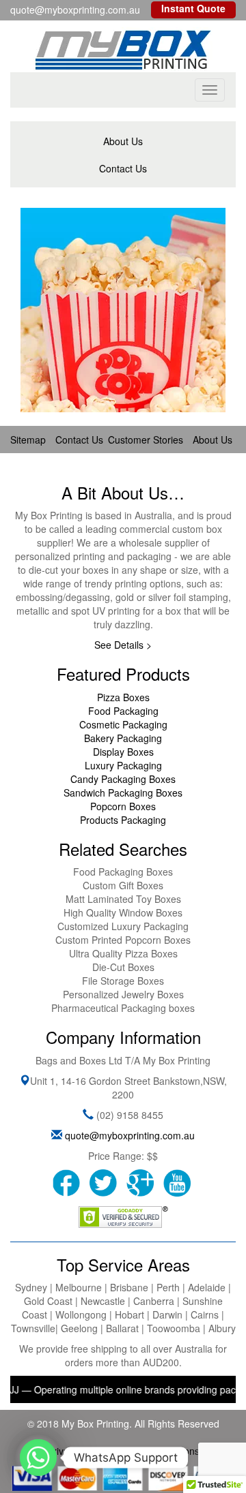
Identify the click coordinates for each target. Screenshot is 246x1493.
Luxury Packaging (123, 765)
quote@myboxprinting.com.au (130, 1135)
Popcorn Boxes (123, 806)
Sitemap (28, 439)
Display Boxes (123, 751)
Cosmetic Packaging (123, 724)
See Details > (123, 644)
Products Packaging (123, 820)
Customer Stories (145, 439)
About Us (123, 141)
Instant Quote (193, 8)
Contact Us (123, 168)
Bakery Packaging (123, 738)
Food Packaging (123, 711)
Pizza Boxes (123, 697)
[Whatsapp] (38, 1457)
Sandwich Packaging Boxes (123, 792)
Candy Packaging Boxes (123, 779)
